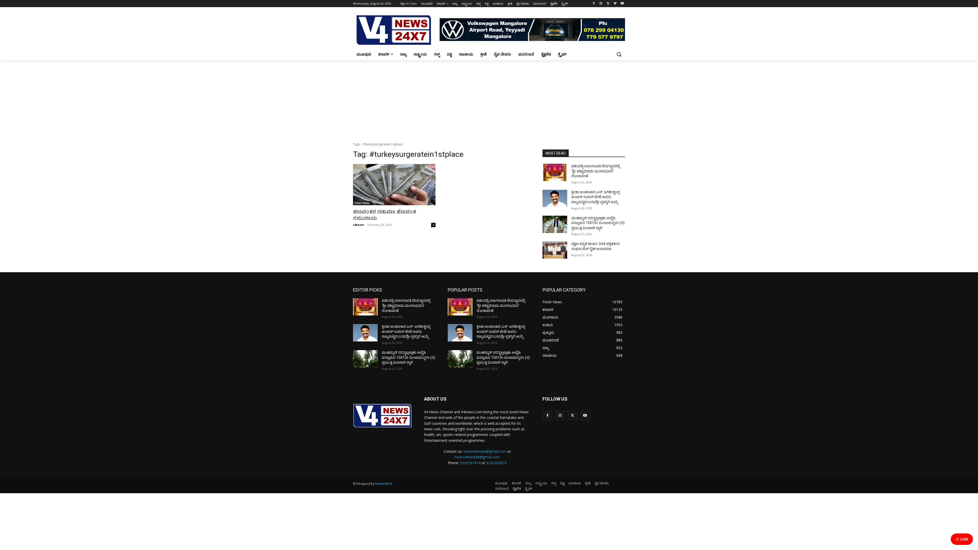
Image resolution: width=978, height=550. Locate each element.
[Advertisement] (489, 98)
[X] (608, 4)
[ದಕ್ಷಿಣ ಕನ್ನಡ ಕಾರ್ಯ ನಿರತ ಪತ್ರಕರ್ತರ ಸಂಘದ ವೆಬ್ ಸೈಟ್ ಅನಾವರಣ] (554, 250)
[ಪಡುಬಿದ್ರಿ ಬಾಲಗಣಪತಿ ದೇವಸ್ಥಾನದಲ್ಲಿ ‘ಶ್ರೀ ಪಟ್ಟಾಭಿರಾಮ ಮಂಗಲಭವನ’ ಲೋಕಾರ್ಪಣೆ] (554, 172)
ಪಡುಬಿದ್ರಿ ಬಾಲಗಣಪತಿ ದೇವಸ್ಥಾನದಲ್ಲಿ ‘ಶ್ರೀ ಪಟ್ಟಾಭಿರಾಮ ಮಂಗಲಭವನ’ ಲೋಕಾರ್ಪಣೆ (595, 171)
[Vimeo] (615, 4)
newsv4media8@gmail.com (477, 457)
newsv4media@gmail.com (484, 451)
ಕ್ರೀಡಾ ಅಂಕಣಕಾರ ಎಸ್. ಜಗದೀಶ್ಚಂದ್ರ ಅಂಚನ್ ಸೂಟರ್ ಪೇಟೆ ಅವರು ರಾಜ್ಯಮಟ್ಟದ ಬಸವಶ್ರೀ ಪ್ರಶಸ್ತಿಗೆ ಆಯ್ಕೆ (595, 197)
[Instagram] (601, 4)
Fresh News (362, 203)
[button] (619, 54)
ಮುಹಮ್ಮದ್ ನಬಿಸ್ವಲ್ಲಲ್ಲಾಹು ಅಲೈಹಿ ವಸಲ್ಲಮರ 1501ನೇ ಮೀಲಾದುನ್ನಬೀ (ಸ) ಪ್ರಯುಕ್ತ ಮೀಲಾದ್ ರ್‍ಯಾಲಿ (597, 223)
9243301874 (470, 462)
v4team (358, 225)
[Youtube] (622, 4)
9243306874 (496, 462)
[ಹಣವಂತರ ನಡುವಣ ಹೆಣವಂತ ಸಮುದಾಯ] (394, 184)
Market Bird (383, 484)
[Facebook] (594, 4)
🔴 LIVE (961, 539)
